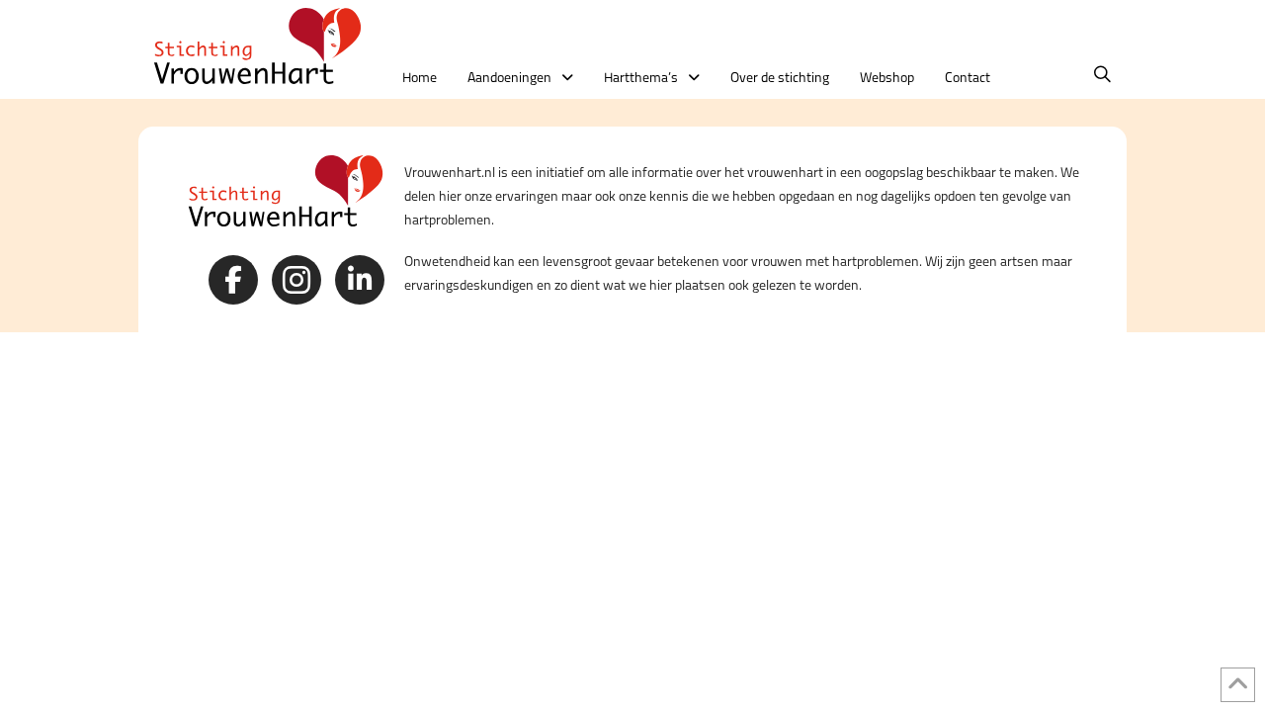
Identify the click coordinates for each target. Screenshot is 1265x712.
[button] (1102, 74)
